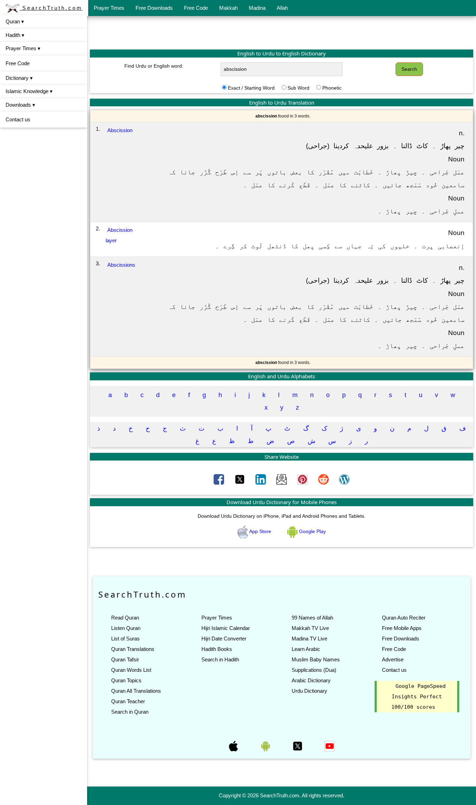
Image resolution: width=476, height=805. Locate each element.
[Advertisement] (281, 32)
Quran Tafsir (125, 659)
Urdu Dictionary (309, 691)
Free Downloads (154, 8)
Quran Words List (131, 670)
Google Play (312, 531)
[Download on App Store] (234, 746)
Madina (257, 8)
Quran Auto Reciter (403, 618)
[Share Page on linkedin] (261, 479)
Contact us (18, 119)
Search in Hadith (220, 659)
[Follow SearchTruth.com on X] (298, 746)
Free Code (196, 8)
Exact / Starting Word (251, 88)
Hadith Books (216, 649)
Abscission (119, 130)
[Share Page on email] (282, 479)
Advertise (393, 659)
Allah (282, 8)
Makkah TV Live (310, 628)
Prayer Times (109, 8)
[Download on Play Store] (266, 746)
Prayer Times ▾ (23, 48)
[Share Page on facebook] (219, 479)
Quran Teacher (128, 701)
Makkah (228, 8)
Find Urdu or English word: (153, 66)
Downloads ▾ (20, 105)
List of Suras (125, 638)
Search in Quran (129, 712)
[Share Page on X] (240, 479)
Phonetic (331, 88)
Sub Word (298, 88)
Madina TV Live (309, 638)
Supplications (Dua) (314, 670)
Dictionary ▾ (19, 78)
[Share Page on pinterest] (303, 479)
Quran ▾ (15, 21)
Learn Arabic (306, 649)
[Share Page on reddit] (324, 479)
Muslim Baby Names (316, 659)
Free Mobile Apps (402, 628)
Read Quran (125, 618)
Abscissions (121, 265)
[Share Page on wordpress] (344, 479)
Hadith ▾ (15, 35)
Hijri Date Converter (223, 638)
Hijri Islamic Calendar (225, 628)
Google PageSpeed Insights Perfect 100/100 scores (418, 696)
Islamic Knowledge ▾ (29, 91)
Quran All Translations (136, 691)
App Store (260, 531)
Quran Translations (132, 649)
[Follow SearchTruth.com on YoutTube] (329, 746)
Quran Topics (126, 680)
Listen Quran (125, 628)
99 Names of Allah (312, 618)
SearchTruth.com (51, 8)
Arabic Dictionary (311, 680)
